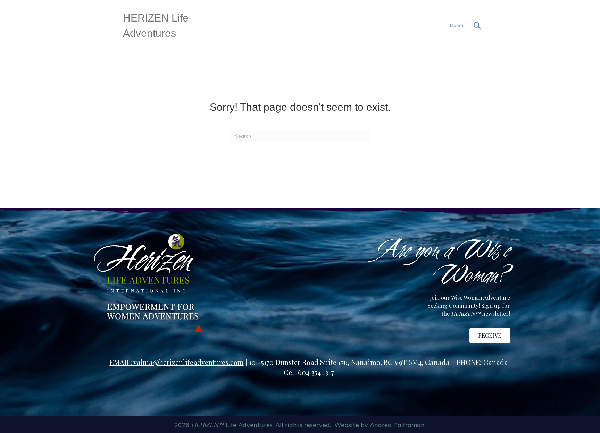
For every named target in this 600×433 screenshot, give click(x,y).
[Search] (472, 26)
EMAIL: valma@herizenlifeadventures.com (177, 362)
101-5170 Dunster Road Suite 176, (300, 362)
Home (456, 25)
